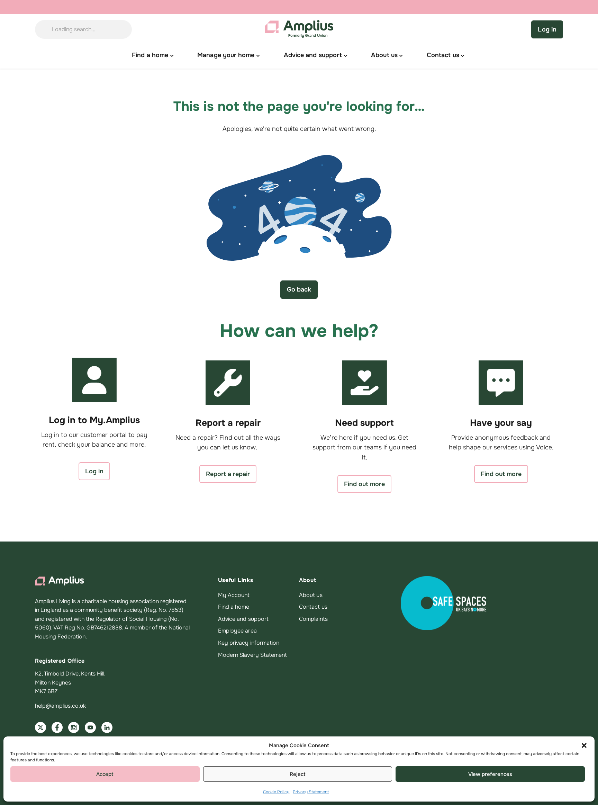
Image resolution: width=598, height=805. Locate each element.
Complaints (313, 619)
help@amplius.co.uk (60, 705)
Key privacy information (249, 642)
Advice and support (243, 619)
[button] (584, 745)
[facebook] (57, 727)
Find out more (364, 484)
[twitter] (40, 727)
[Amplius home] (299, 29)
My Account (234, 595)
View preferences (490, 774)
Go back (299, 289)
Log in (547, 29)
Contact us (313, 606)
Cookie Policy (276, 792)
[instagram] (73, 727)
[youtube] (90, 727)
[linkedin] (106, 727)
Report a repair (228, 474)
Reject (298, 774)
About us (311, 595)
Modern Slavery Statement (252, 655)
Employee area (237, 630)
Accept (105, 774)
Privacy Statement (311, 792)
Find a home (234, 606)
